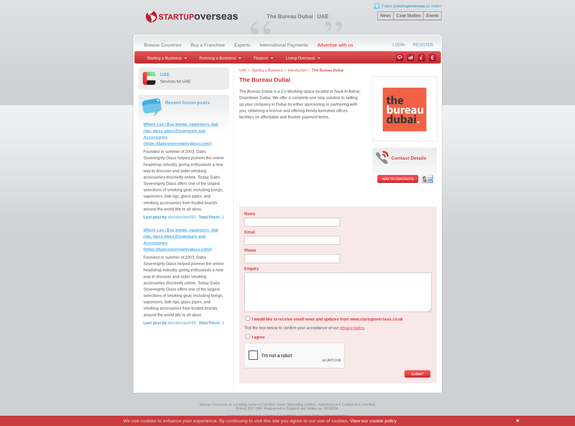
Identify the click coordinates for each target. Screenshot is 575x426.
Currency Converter (432, 57)
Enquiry (251, 268)
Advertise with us (335, 45)
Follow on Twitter (412, 6)
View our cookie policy (373, 420)
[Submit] (417, 374)
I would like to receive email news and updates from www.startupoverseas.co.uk (327, 319)
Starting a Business (267, 70)
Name (250, 214)
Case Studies (408, 15)
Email (249, 232)
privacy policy (352, 328)
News (385, 15)
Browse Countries (162, 45)
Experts (242, 45)
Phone (250, 250)
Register (423, 45)
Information (421, 57)
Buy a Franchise (208, 45)
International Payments (284, 45)
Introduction (297, 70)
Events (432, 15)
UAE (243, 70)
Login (399, 45)
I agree (258, 337)
